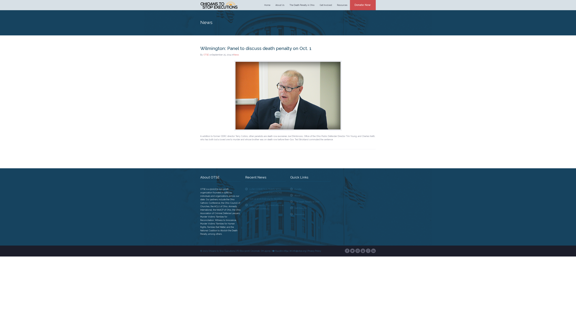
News (236, 55)
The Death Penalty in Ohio (307, 202)
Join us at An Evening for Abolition (266, 199)
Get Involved (300, 208)
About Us (298, 195)
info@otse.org (299, 251)
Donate (297, 189)
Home (267, 5)
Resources (299, 214)
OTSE (206, 55)
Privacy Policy (314, 251)
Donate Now (362, 4)
